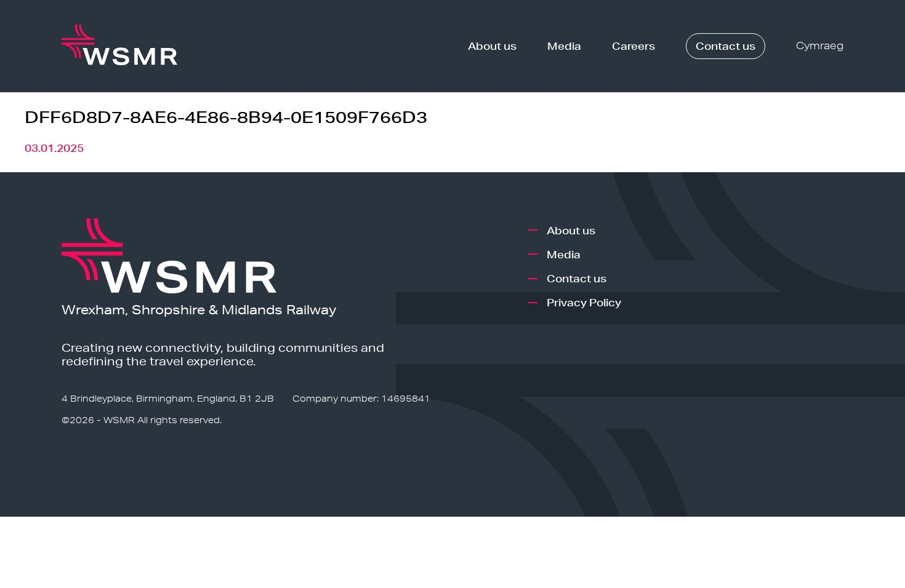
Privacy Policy (584, 302)
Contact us (725, 45)
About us (492, 46)
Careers (633, 46)
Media (564, 46)
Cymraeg (819, 46)
